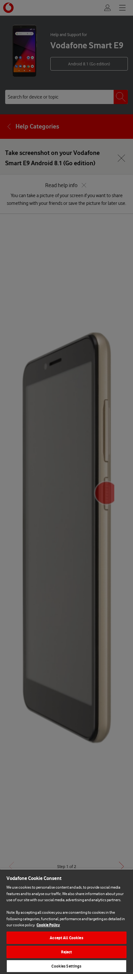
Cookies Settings (66, 966)
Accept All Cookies (66, 937)
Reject (66, 952)
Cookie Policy (48, 924)
